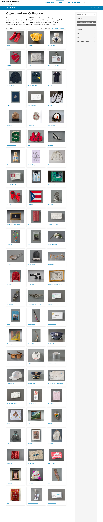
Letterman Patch (11, 145)
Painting (30, 423)
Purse (29, 65)
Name (78, 37)
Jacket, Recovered (33, 85)
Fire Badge (31, 125)
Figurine (50, 145)
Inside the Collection (10, 8)
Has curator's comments (84, 41)
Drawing (9, 344)
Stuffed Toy (51, 45)
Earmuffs (30, 45)
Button (30, 363)
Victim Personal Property (85, 22)
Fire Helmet (51, 125)
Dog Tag (9, 264)
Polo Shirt (51, 403)
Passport (9, 105)
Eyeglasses (51, 264)
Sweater (50, 443)
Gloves (9, 204)
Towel (8, 423)
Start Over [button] (86, 24)
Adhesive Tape (52, 363)
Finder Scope (31, 284)
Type (78, 33)
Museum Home (49, 3)
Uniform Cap (51, 344)
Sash (49, 483)
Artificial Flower (52, 244)
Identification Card (53, 65)
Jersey (29, 184)
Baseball (9, 125)
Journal (30, 224)
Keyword (79, 29)
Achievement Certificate (55, 284)
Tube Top (9, 463)
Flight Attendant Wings (13, 224)
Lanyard (9, 244)
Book (29, 244)
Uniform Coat (11, 85)
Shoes (9, 45)
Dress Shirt (51, 165)
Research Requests (73, 3)
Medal (50, 423)
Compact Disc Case (53, 184)
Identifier (62, 28)
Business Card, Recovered (55, 383)
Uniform (50, 85)
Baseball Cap (10, 383)
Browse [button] (59, 3)
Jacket (9, 284)
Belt (8, 363)
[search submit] (94, 14)
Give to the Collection (92, 8)
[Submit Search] (100, 3)
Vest (29, 145)
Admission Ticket (53, 224)
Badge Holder (31, 264)
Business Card (32, 105)
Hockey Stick (31, 324)
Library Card (51, 463)
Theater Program (32, 165)
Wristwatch (10, 304)
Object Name (55, 28)
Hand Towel (31, 463)
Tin (8, 503)
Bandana (9, 65)
